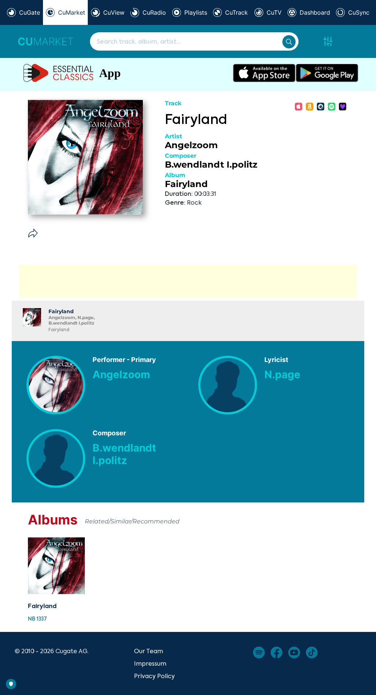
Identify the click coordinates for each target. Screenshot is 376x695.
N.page (282, 374)
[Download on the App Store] (264, 73)
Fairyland (186, 184)
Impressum (150, 663)
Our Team (148, 651)
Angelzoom (191, 145)
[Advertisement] (188, 281)
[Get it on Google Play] (327, 73)
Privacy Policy (154, 676)
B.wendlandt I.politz (211, 164)
